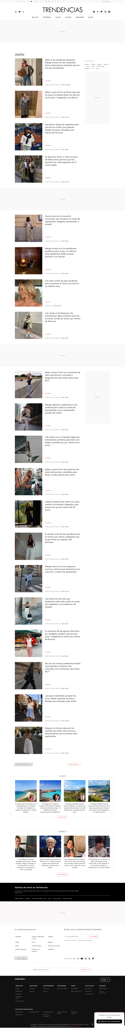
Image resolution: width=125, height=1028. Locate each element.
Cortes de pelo (57, 898)
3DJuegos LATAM (34, 1012)
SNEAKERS (80, 17)
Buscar (23, 12)
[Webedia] (20, 979)
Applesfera (18, 994)
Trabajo (62, 831)
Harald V (87, 64)
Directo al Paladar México (62, 1012)
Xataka (17, 988)
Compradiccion (89, 994)
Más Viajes (62, 817)
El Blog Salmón (103, 988)
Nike (93, 66)
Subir (104, 980)
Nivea (97, 68)
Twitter (74, 958)
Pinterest (94, 12)
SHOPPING (47, 17)
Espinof (45, 991)
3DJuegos (32, 988)
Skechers (87, 68)
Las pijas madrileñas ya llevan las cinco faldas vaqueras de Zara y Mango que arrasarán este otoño (60, 698)
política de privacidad (86, 940)
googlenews (109, 12)
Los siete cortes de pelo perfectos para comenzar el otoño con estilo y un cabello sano (62, 283)
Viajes (62, 776)
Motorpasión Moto (76, 991)
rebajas (99, 64)
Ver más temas (21, 958)
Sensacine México (48, 1012)
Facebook (97, 12)
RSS (89, 958)
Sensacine (46, 988)
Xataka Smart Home (19, 997)
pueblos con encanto (36, 950)
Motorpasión (74, 988)
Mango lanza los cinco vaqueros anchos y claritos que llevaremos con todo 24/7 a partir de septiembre (62, 569)
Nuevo (19, 12)
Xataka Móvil (19, 991)
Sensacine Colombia (46, 1015)
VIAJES (58, 17)
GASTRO (68, 17)
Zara (88, 66)
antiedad (51, 949)
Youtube (81, 958)
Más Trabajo (62, 874)
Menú (15, 12)
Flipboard (101, 12)
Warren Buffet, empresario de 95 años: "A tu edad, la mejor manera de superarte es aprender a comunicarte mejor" (50, 863)
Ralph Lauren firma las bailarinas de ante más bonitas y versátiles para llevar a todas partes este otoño (62, 472)
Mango (93, 64)
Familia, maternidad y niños (39, 898)
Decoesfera (88, 991)
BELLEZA (35, 17)
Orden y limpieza (20, 949)
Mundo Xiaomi (19, 1001)
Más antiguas (74, 764)
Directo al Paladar (62, 988)
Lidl (93, 68)
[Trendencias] (62, 9)
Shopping (48, 81)
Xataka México (19, 1012)
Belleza (47, 301)
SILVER (90, 17)
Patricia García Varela (52, 85)
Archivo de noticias (24, 764)
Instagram (105, 12)
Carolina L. (48, 305)
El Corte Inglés (100, 66)
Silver (33, 942)
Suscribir (93, 936)
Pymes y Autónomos (102, 992)
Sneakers (27, 898)
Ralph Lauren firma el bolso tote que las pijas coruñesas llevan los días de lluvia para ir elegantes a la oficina (62, 95)
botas (49, 898)
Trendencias (88, 988)
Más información (76, 1026)
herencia (106, 64)
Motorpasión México (74, 1012)
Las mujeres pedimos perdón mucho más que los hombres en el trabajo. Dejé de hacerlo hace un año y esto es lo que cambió (74, 863)
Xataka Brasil (18, 1014)
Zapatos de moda (67, 898)
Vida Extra (32, 991)
